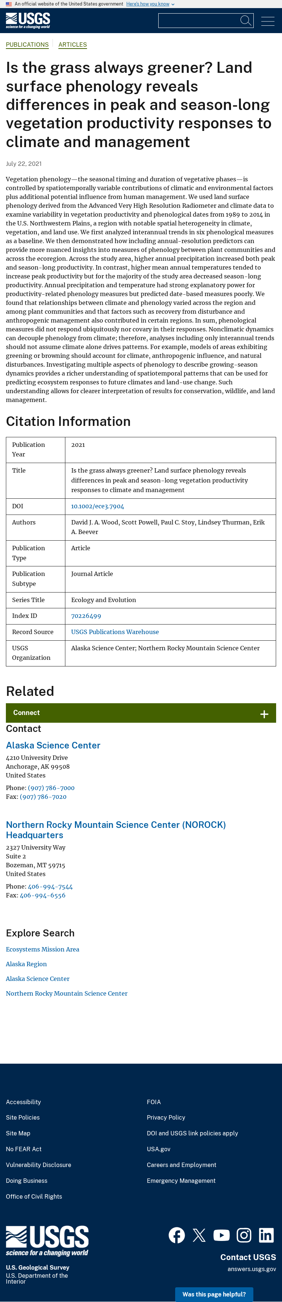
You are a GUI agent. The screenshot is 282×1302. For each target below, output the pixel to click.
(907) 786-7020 (43, 796)
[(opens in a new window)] (177, 1234)
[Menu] (268, 21)
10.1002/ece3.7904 (97, 506)
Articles (72, 44)
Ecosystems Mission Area (42, 949)
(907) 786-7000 (51, 787)
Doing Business (26, 1181)
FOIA (154, 1102)
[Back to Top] (255, 1275)
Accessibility (23, 1102)
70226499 (86, 615)
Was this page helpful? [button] (214, 1294)
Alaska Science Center (53, 745)
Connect (26, 712)
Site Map (18, 1133)
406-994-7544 (50, 886)
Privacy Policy (166, 1117)
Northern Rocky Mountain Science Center (66, 993)
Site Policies (23, 1117)
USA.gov (158, 1149)
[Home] (28, 27)
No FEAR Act (23, 1149)
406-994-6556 (43, 895)
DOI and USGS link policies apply (192, 1133)
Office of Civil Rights (34, 1197)
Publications (27, 44)
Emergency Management (181, 1181)
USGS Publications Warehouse (115, 632)
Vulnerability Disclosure (38, 1165)
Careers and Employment (181, 1165)
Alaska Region (26, 964)
